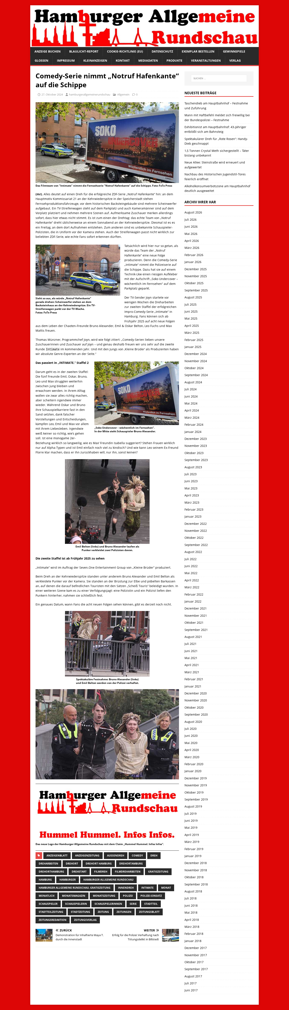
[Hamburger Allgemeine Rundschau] (144, 45)
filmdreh (100, 871)
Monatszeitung (104, 896)
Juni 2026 (191, 226)
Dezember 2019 (195, 778)
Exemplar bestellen (198, 51)
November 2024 (195, 361)
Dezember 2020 (195, 693)
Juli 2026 (190, 220)
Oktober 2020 (194, 707)
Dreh (153, 855)
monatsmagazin (73, 896)
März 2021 (191, 672)
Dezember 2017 (195, 948)
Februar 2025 (193, 340)
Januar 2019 (192, 856)
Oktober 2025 (194, 283)
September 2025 (196, 290)
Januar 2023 (192, 516)
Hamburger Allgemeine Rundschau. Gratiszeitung (74, 887)
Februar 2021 (193, 679)
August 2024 (193, 382)
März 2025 (191, 333)
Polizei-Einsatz (151, 896)
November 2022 (195, 531)
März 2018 (191, 927)
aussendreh (115, 855)
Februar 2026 (193, 255)
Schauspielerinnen (108, 904)
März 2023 (191, 502)
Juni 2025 (191, 311)
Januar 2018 (192, 941)
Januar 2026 (192, 262)
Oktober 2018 (194, 877)
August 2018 (193, 891)
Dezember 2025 (195, 269)
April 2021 (191, 665)
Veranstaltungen (206, 60)
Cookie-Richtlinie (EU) (125, 51)
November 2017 (195, 955)
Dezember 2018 (195, 863)
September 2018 (196, 884)
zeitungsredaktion (52, 920)
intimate (147, 887)
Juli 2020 (190, 729)
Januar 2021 (192, 686)
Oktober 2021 (194, 623)
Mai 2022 (190, 573)
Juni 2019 (191, 821)
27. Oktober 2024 (52, 94)
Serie (133, 904)
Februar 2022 (193, 594)
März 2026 (191, 248)
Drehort (72, 863)
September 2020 (196, 714)
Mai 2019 (190, 828)
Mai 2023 (190, 488)
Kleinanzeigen (95, 60)
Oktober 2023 (194, 453)
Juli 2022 (190, 559)
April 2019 (191, 835)
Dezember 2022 (195, 524)
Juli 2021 (190, 644)
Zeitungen (124, 912)
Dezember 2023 (195, 439)
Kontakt (123, 60)
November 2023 (195, 446)
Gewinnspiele (234, 51)
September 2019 (196, 799)
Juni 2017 (191, 990)
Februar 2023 (193, 509)
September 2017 (196, 969)
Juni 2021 (191, 651)
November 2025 (195, 276)
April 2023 (191, 495)
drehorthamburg (51, 871)
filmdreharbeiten (127, 871)
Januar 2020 (192, 771)
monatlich (46, 896)
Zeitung (103, 912)
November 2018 (195, 870)
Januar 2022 (192, 601)
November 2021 (195, 616)
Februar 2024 (193, 425)
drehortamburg (131, 863)
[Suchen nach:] (219, 78)
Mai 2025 (190, 318)
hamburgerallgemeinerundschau (89, 94)
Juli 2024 (190, 389)
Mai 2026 (190, 234)
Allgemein (123, 94)
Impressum (66, 60)
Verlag (235, 60)
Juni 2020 (191, 736)
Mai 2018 (190, 912)
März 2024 (191, 418)
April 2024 (191, 410)
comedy (137, 855)
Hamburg (45, 879)
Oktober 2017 (194, 962)
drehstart (79, 871)
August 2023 (193, 467)
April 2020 (191, 750)
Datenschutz (162, 51)
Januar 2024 (192, 432)
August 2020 (193, 722)
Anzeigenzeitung (87, 855)
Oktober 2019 (194, 792)
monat (166, 887)
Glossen (41, 60)
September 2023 (196, 460)
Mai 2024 (190, 403)
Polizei (128, 896)
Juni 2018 (191, 905)
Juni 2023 (191, 481)
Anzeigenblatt (57, 855)
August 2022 (193, 552)
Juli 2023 (190, 474)
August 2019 (193, 806)
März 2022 (191, 587)
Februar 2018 (193, 934)
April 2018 (191, 920)
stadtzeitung (80, 912)
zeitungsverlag (85, 920)
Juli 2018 (190, 898)
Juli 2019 (190, 814)
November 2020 (195, 700)
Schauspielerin (76, 904)
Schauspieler (48, 904)
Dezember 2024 (195, 354)
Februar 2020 (193, 764)
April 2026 (191, 241)
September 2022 (196, 545)
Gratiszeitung (158, 871)
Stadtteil (151, 904)
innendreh (126, 887)
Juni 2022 (191, 566)
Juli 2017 (190, 983)
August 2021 (193, 637)
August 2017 (193, 976)
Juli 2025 (190, 304)
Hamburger (67, 879)
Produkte (174, 60)
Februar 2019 (193, 849)
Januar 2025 (192, 347)
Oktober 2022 (194, 538)
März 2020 (191, 757)
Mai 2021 (190, 658)
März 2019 (191, 842)
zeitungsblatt (149, 912)
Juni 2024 (191, 396)
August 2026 (193, 212)
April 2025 (191, 326)
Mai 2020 (190, 743)
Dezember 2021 (195, 608)
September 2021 (196, 630)
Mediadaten (148, 60)
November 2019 (195, 785)
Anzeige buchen (47, 51)
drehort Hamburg (99, 863)
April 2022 (191, 580)
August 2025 (193, 297)
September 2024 (196, 375)
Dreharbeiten (48, 863)
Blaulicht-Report (83, 51)
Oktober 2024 (194, 368)
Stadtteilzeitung (51, 912)
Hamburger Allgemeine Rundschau (108, 879)
